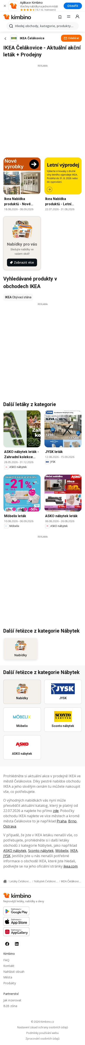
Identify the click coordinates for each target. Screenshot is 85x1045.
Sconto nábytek (41, 850)
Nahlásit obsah (13, 972)
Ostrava (9, 826)
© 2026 (42, 1022)
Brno (72, 821)
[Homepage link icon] (5, 881)
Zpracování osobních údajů (43, 1038)
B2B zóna (10, 1006)
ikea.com (70, 866)
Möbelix (61, 850)
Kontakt (8, 966)
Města (7, 977)
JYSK (6, 855)
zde (56, 810)
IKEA (74, 850)
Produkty (9, 983)
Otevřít (72, 6)
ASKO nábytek (14, 850)
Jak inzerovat (12, 1000)
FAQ (6, 960)
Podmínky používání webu (42, 1033)
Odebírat (73, 38)
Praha (61, 821)
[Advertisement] (42, 109)
